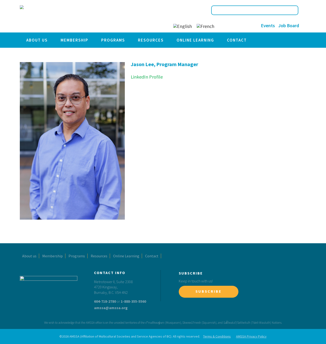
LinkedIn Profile (147, 77)
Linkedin (242, 25)
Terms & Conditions (217, 336)
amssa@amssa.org (111, 307)
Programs (113, 40)
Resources (151, 40)
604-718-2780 (105, 301)
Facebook (222, 25)
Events (268, 25)
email (252, 25)
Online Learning (195, 40)
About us (37, 40)
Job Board (288, 25)
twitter (232, 25)
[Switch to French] (205, 26)
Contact (237, 40)
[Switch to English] (182, 26)
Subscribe (208, 291)
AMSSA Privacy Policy (251, 336)
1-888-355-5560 (133, 301)
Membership (74, 40)
